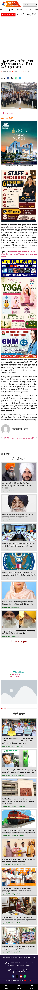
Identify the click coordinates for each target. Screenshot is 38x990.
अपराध (28, 10)
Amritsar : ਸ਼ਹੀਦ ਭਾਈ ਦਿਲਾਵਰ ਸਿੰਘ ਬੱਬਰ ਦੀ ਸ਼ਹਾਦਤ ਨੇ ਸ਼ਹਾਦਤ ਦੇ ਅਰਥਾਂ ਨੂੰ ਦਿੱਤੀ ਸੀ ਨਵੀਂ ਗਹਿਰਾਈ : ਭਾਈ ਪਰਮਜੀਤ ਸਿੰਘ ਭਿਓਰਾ (17, 486)
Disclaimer (11, 966)
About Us (22, 963)
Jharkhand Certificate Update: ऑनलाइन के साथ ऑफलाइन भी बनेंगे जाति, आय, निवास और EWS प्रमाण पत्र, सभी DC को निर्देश (18, 801)
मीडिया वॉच (27, 958)
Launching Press (28, 980)
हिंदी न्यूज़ (7, 963)
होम (1, 10)
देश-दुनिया (10, 10)
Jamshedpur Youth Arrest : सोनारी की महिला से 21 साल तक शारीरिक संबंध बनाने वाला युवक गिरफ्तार (19, 254)
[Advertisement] (19, 37)
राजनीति (19, 10)
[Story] (6, 986)
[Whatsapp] (25, 976)
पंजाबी (33, 958)
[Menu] (19, 986)
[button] (8, 78)
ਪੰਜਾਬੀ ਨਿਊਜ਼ (14, 963)
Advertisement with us (23, 966)
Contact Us (29, 963)
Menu (19, 988)
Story (6, 988)
